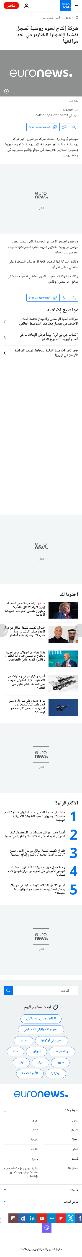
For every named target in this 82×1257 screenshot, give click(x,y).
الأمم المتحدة (30, 1073)
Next (68, 18)
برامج (35, 1159)
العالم (35, 1121)
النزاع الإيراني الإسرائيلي (41, 1019)
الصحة (34, 1140)
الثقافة (34, 1149)
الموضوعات (71, 1110)
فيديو (75, 1159)
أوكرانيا (55, 1073)
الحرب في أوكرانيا (51, 1041)
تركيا (21, 1062)
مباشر (11, 5)
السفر (75, 1149)
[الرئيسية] (77, 18)
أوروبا (75, 1121)
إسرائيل (36, 1051)
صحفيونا (73, 1168)
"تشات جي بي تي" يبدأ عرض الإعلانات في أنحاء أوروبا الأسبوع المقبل (49, 337)
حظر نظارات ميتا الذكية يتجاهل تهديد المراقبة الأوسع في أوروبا (46, 353)
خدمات (74, 1190)
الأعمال (74, 1130)
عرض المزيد (71, 1202)
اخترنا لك (68, 594)
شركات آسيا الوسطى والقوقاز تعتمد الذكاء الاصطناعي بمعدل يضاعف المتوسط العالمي (48, 321)
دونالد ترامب (61, 1051)
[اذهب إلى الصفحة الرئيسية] (65, 5)
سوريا (60, 1062)
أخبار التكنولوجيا (51, 18)
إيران (40, 1062)
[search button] (8, 990)
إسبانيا (24, 1041)
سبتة (15, 1051)
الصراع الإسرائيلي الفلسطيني (41, 1030)
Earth (34, 1130)
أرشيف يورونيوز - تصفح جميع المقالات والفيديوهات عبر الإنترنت (21, 1172)
